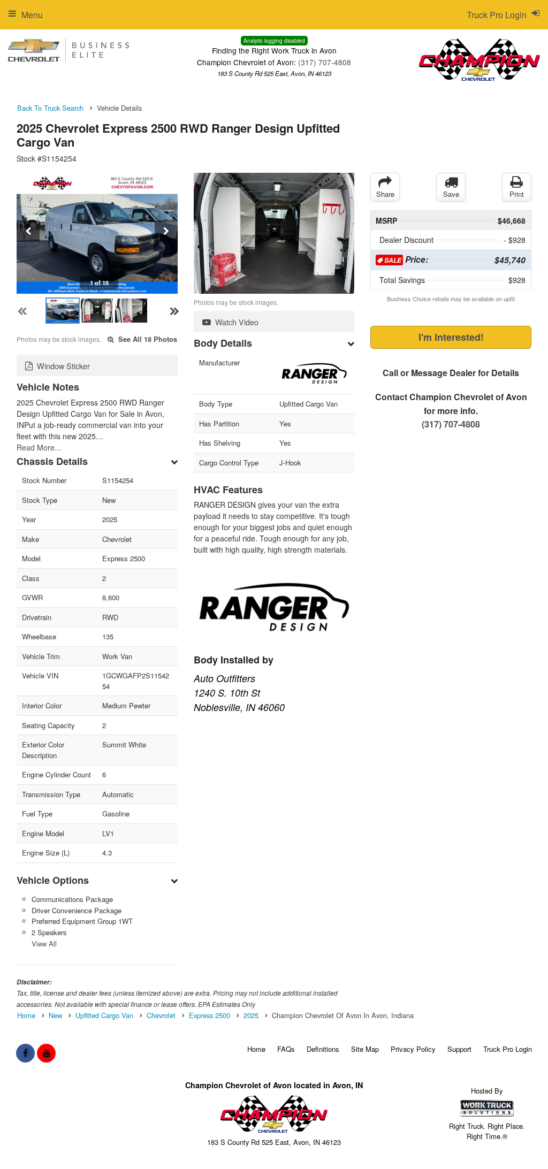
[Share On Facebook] (25, 1053)
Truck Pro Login (507, 1049)
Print (516, 194)
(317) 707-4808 (324, 62)
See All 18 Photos (146, 339)
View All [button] (44, 943)
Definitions (323, 1049)
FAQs (286, 1049)
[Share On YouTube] (46, 1053)
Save (451, 194)
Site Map (365, 1049)
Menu (32, 15)
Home (256, 1049)
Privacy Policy (413, 1049)
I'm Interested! (451, 337)
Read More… (39, 447)
